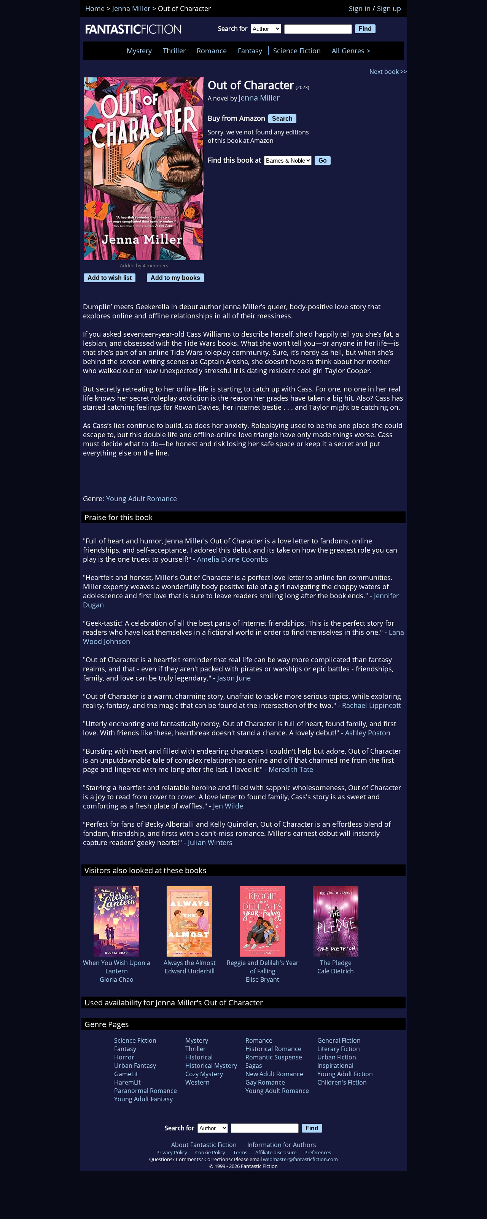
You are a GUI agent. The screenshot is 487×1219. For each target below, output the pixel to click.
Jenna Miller (259, 98)
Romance (212, 50)
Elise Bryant (262, 979)
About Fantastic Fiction (204, 1145)
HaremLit (127, 1082)
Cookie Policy (210, 1152)
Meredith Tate (291, 769)
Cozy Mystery (204, 1074)
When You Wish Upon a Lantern (116, 967)
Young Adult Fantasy (143, 1099)
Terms (240, 1152)
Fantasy (250, 50)
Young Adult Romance (141, 498)
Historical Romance (273, 1049)
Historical (199, 1057)
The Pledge (336, 963)
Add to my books (175, 277)
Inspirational (335, 1065)
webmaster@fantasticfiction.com (300, 1159)
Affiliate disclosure (275, 1152)
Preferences (317, 1152)
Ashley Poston (367, 732)
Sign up (389, 8)
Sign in (360, 8)
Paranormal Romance (145, 1090)
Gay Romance (265, 1082)
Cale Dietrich (335, 971)
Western (197, 1082)
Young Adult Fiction (345, 1074)
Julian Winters (210, 842)
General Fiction (339, 1040)
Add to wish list (110, 277)
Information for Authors (281, 1145)
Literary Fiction (338, 1049)
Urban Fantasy (135, 1065)
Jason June (234, 677)
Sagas (253, 1065)
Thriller (174, 50)
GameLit (126, 1074)
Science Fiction (297, 50)
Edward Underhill (190, 971)
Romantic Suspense (273, 1057)
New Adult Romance (274, 1074)
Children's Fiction (342, 1082)
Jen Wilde (228, 805)
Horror (124, 1057)
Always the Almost (190, 963)
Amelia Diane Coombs (232, 559)
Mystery (139, 50)
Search (282, 118)
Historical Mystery (211, 1065)
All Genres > (353, 50)
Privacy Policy (171, 1152)
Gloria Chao (117, 979)
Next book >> (388, 71)
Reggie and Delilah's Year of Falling (263, 967)
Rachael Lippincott (371, 705)
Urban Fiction (336, 1057)
